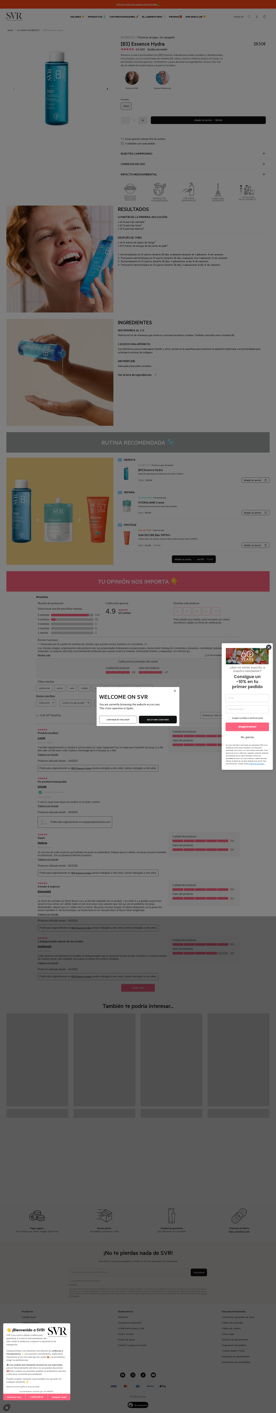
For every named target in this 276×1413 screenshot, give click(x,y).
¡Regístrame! (247, 727)
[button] (7, 1407)
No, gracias (247, 737)
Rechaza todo (14, 1396)
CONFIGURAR (36, 1396)
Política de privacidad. (257, 764)
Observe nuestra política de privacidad (22, 1386)
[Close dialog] (269, 647)
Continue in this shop (118, 719)
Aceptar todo (59, 1396)
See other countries (158, 719)
